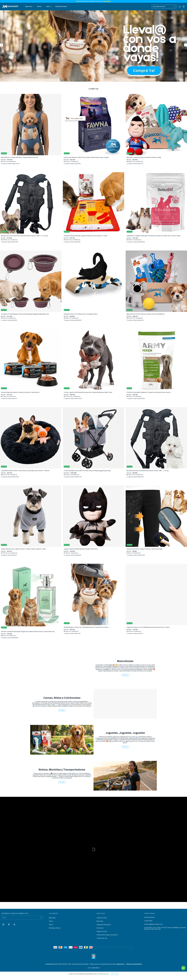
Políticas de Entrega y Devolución (107, 935)
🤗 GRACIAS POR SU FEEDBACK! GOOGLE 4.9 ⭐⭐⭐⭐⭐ (93, 1)
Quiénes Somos (102, 918)
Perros (39, 6)
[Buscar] (174, 6)
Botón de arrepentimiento (134, 964)
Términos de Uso (102, 938)
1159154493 (148, 921)
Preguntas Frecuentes (104, 924)
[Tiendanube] (93, 968)
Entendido (115, 973)
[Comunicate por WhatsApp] (183, 968)
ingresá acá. (121, 964)
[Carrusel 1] (93, 46)
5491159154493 (149, 917)
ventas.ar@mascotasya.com (153, 924)
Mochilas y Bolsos (61, 6)
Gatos (48, 6)
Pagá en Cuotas (102, 931)
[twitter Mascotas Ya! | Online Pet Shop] (14, 924)
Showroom (100, 928)
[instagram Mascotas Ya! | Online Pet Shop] (3, 924)
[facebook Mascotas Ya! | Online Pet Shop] (9, 924)
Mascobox (28, 6)
